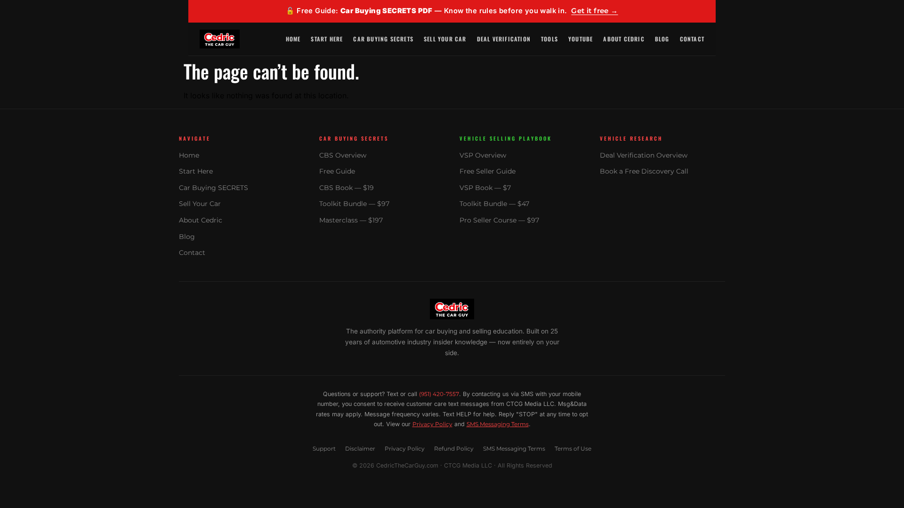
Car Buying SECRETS (383, 38)
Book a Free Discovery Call (644, 171)
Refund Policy (454, 448)
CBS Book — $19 (346, 187)
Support (324, 448)
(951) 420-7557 (439, 393)
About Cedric (623, 38)
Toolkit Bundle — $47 (494, 203)
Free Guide (337, 171)
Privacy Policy (432, 424)
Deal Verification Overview (643, 155)
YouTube (580, 38)
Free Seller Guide (488, 171)
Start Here (327, 38)
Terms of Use (573, 448)
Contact (692, 38)
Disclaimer (360, 448)
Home (293, 38)
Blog (662, 38)
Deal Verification (504, 38)
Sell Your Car (445, 38)
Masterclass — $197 (351, 220)
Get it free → (594, 11)
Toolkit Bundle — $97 (354, 203)
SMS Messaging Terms (498, 424)
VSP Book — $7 (485, 187)
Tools (549, 38)
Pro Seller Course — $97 (499, 220)
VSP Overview (483, 155)
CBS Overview (342, 155)
